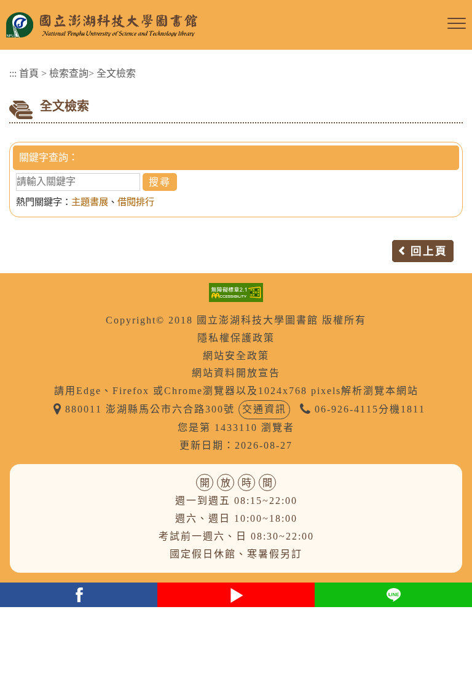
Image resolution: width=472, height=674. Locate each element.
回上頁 (429, 251)
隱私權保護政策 (236, 338)
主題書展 (89, 201)
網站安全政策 (236, 356)
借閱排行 (135, 201)
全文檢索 (116, 73)
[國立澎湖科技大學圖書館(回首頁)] (223, 24)
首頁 (29, 73)
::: (13, 73)
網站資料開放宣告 (236, 373)
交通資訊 (264, 409)
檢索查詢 (68, 73)
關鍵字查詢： (48, 157)
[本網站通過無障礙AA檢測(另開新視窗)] (236, 291)
